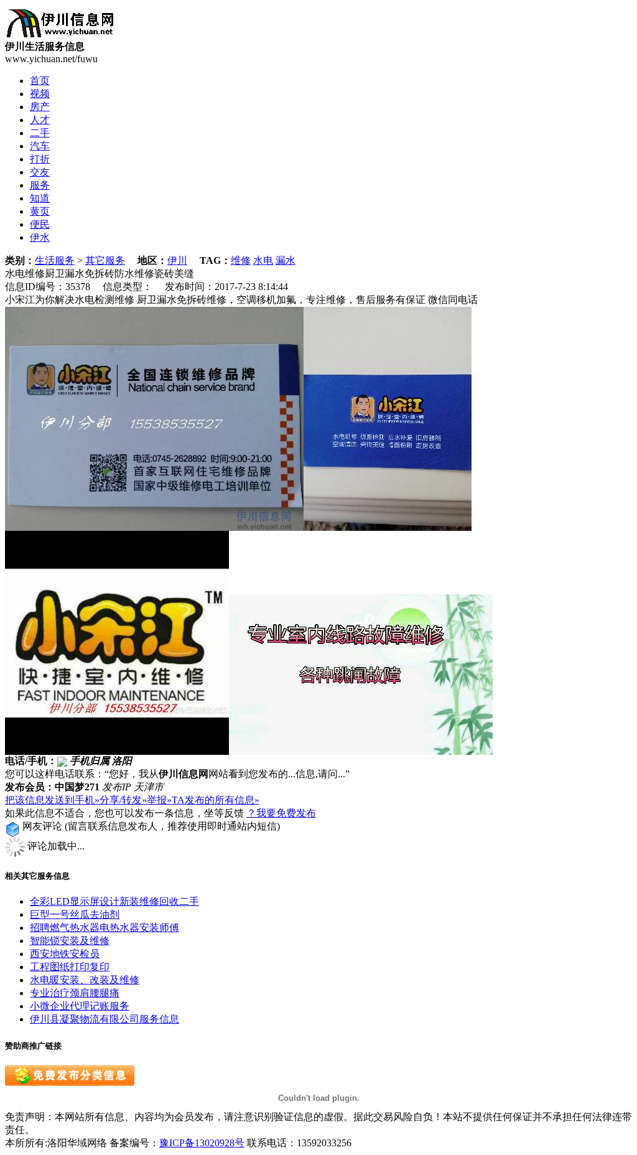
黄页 (40, 211)
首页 (40, 80)
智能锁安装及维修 (69, 940)
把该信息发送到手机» (52, 800)
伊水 (40, 237)
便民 (40, 224)
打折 (40, 159)
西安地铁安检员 (65, 953)
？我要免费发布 (281, 813)
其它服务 (105, 260)
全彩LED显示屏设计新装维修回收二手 (114, 901)
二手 (40, 133)
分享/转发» (123, 800)
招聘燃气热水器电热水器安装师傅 (104, 927)
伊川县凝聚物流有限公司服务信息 (104, 1019)
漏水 (285, 260)
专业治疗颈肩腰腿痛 (74, 993)
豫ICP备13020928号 (201, 1143)
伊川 (177, 260)
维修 (241, 260)
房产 (40, 106)
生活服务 (55, 260)
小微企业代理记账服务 (79, 1006)
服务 (40, 185)
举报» (159, 800)
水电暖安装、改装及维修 (84, 980)
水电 (263, 260)
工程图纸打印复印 (69, 966)
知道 (40, 198)
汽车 (40, 146)
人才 (40, 120)
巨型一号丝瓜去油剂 (74, 914)
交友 (40, 172)
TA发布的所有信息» (215, 800)
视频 (40, 93)
